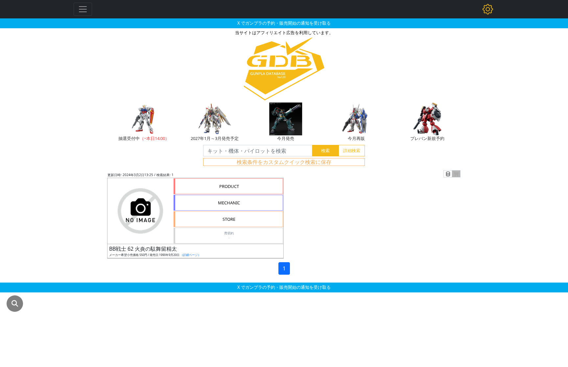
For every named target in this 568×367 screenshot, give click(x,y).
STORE (229, 219)
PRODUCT (229, 186)
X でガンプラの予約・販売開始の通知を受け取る (284, 23)
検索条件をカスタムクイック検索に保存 (284, 162)
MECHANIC (229, 203)
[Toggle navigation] (83, 9)
